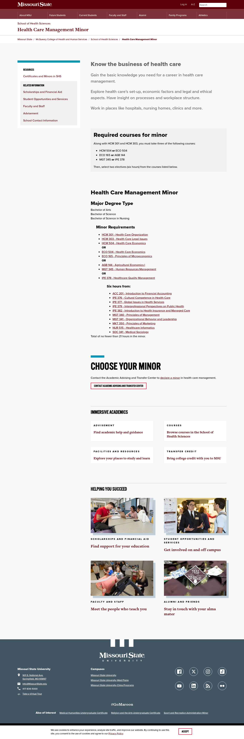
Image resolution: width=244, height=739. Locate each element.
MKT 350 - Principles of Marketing (134, 323)
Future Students (57, 15)
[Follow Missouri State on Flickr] (222, 686)
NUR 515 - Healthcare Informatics (134, 328)
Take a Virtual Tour (32, 693)
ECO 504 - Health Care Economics (123, 252)
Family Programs (177, 15)
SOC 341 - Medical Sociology (131, 332)
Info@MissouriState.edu (35, 684)
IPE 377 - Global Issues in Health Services (138, 302)
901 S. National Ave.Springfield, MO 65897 (34, 677)
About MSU (25, 15)
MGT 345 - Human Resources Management (129, 269)
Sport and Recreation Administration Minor (186, 713)
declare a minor (170, 378)
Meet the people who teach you (119, 609)
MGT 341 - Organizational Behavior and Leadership (145, 319)
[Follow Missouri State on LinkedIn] (193, 686)
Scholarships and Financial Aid (42, 92)
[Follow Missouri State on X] (193, 671)
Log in (183, 4)
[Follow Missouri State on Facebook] (179, 671)
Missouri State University (103, 675)
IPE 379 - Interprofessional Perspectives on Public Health (148, 306)
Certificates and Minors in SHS (42, 76)
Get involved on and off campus (192, 549)
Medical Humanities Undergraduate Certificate (83, 713)
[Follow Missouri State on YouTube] (179, 686)
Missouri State (25, 39)
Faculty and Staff (117, 15)
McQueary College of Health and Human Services (61, 39)
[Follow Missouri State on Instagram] (208, 671)
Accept (185, 731)
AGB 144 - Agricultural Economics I (123, 265)
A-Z (193, 4)
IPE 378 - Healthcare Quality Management (128, 278)
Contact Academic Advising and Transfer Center (118, 386)
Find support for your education (120, 546)
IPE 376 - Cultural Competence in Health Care (141, 298)
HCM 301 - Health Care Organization (125, 234)
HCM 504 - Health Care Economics (124, 243)
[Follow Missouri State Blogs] (208, 686)
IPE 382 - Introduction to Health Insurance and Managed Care (151, 310)
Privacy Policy (115, 733)
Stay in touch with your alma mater (190, 611)
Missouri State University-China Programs (112, 685)
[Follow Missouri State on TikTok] (222, 671)
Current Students (88, 15)
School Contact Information (40, 120)
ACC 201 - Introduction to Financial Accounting (142, 293)
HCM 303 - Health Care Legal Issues (124, 239)
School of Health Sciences (34, 23)
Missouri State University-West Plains (110, 680)
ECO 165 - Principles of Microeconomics (127, 256)
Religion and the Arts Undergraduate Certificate (135, 713)
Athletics (203, 15)
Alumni (142, 15)
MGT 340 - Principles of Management (136, 315)
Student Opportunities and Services (45, 99)
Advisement (30, 113)
